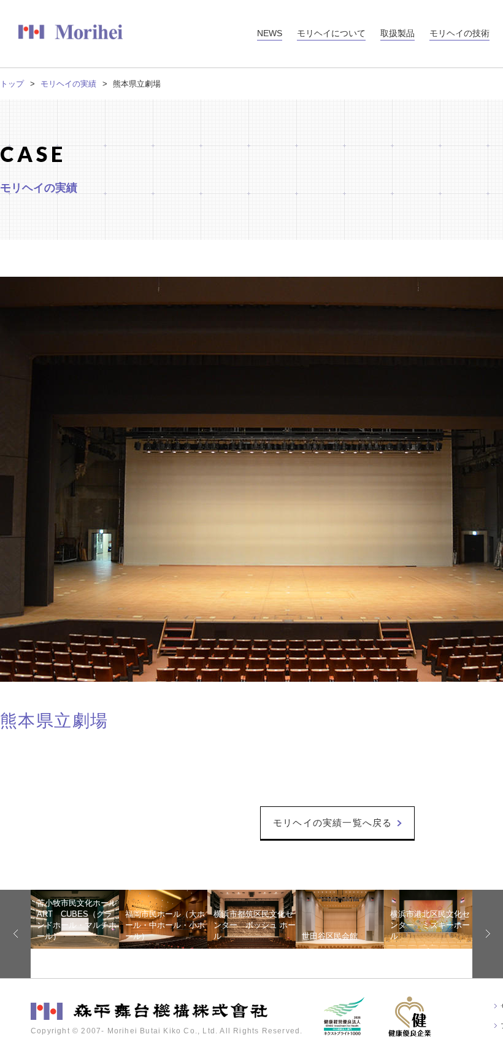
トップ (12, 83)
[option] (75, 919)
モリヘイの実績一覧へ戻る (332, 822)
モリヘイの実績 (68, 83)
